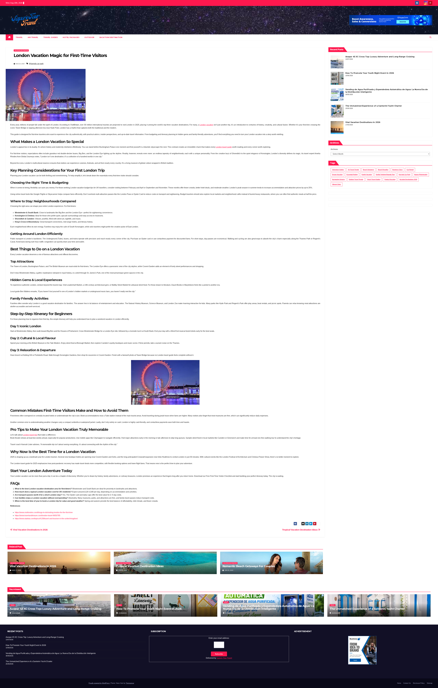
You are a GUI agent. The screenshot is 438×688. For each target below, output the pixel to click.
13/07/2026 (16, 613)
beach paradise (383, 170)
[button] (430, 37)
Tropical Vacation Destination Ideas (300, 530)
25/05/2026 (336, 613)
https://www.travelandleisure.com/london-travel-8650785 (37, 515)
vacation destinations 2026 (408, 179)
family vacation (367, 174)
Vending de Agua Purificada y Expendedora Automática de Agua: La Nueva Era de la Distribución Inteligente (268, 607)
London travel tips (30, 435)
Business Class (397, 170)
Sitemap (429, 683)
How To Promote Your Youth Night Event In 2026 (369, 73)
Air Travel (33, 37)
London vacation (206, 125)
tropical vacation (389, 179)
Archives (334, 149)
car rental (410, 170)
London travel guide (224, 147)
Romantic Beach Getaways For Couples (248, 566)
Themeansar (130, 683)
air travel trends (353, 170)
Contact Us (407, 683)
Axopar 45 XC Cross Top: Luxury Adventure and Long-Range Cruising (380, 57)
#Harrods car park (36, 64)
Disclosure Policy (419, 683)
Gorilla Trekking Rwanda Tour (385, 174)
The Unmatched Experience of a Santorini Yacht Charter (373, 106)
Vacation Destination (110, 37)
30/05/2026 (229, 613)
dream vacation (337, 174)
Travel (19, 37)
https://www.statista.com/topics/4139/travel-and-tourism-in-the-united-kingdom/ (46, 519)
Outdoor (89, 37)
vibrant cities (336, 184)
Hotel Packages (71, 37)
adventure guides (338, 170)
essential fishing (352, 174)
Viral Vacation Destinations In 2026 (30, 530)
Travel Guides (50, 37)
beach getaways (368, 170)
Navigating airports (338, 179)
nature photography (420, 174)
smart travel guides (373, 179)
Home (399, 683)
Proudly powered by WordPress (99, 683)
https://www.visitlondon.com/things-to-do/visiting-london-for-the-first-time (44, 512)
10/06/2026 (123, 613)
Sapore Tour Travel (224, 658)
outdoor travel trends (356, 179)
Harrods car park (404, 174)
